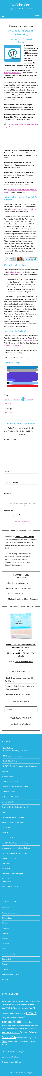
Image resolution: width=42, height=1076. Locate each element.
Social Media (9, 412)
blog (38, 1001)
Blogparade (6, 1004)
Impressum (6, 827)
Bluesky (5, 923)
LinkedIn (5, 933)
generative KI (20, 1013)
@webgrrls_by (29, 340)
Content (18, 1004)
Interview (20, 1018)
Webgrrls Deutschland (12, 73)
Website (7, 493)
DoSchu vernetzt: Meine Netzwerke (15, 787)
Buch (14, 1004)
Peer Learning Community (18, 583)
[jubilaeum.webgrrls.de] (21, 259)
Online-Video (34, 1025)
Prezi (4, 949)
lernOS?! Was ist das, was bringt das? (15, 843)
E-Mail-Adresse (11, 482)
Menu (37, 16)
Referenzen (6, 868)
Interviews (7, 881)
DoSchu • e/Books (8, 792)
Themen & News (8, 879)
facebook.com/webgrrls (12, 345)
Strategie (28, 1037)
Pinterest (5, 944)
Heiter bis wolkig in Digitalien (19, 653)
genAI (12, 1013)
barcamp (8, 399)
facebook (5, 1013)
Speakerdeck (6, 959)
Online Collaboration (8, 1028)
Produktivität (28, 1028)
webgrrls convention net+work (22, 209)
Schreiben (7, 1032)
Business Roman (8, 776)
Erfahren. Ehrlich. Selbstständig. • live (15, 807)
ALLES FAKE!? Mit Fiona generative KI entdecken (19, 766)
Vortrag (32, 1042)
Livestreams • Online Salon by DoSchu (16, 848)
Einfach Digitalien (8, 802)
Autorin (14, 1001)
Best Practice (32, 1001)
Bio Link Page (7, 918)
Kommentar (10, 439)
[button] (8, 368)
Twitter (10, 1041)
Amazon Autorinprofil (10, 913)
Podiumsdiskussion (15, 272)
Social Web (9, 1037)
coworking (18, 399)
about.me (5, 908)
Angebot (5, 771)
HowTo (31, 1013)
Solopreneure (20, 1038)
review (34, 1028)
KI (24, 1017)
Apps (3, 1001)
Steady (4, 964)
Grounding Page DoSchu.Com (13, 817)
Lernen (26, 1022)
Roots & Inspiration (10, 761)
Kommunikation (12, 1021)
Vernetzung (28, 399)
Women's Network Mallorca (12, 974)
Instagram (5, 928)
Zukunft (4, 1044)
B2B (18, 1001)
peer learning (19, 1028)
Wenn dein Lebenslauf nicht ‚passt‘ (18, 694)
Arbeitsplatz (8, 1001)
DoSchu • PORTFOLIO (10, 797)
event (32, 1007)
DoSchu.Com (21, 5)
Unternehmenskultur (20, 1041)
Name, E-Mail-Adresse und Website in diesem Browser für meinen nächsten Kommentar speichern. (22, 505)
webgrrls (8, 403)
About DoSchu (7, 748)
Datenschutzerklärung (10, 781)
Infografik (6, 1018)
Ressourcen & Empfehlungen (12, 874)
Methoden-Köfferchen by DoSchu (14, 853)
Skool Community (8, 954)
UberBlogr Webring (21, 724)
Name (7, 472)
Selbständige (16, 1033)
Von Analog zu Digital (10, 886)
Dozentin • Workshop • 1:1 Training (16, 751)
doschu (25, 1008)
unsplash (5, 969)
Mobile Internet (24, 1025)
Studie (35, 1038)
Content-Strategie (27, 1004)
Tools (4, 1041)
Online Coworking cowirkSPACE (20, 588)
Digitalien (18, 1008)
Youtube (5, 979)
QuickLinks (6, 863)
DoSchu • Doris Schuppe (24, 537)
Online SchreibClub (15, 594)
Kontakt (5, 833)
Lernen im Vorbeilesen (24, 662)
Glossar (5, 812)
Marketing (15, 1025)
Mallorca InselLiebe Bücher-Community (23, 599)
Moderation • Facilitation (12, 756)
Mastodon (5, 938)
